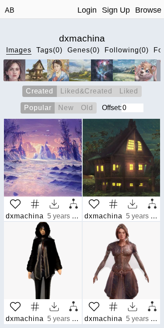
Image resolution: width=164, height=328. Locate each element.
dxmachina (25, 216)
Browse (148, 10)
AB (9, 10)
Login (87, 10)
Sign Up (116, 10)
